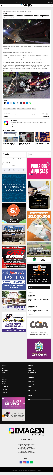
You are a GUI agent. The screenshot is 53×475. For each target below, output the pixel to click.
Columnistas (4, 383)
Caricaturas (5, 385)
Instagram (30, 394)
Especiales (4, 380)
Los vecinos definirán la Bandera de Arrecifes (38, 289)
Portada (3, 367)
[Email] (27, 461)
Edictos (3, 382)
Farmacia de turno (32, 371)
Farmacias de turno (10, 2)
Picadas (18, 107)
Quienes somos (27, 2)
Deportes (3, 374)
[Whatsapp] (31, 461)
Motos (14, 107)
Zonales (33, 107)
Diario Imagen (6, 17)
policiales (23, 107)
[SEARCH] (48, 153)
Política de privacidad (32, 383)
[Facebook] (21, 461)
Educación (5, 388)
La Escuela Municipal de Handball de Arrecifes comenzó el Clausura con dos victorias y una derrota (38, 310)
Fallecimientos (3, 2)
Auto (4, 107)
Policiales (4, 13)
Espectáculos (4, 378)
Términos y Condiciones (33, 381)
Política (3, 371)
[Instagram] (24, 461)
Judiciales (5, 386)
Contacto (33, 2)
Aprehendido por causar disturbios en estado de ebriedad (24, 144)
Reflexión (5, 389)
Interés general (5, 369)
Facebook (30, 392)
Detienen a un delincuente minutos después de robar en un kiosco (10, 144)
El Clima (29, 367)
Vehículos (29, 107)
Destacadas (9, 107)
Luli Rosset (40, 466)
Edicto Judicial (31, 294)
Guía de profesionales (19, 2)
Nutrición (5, 391)
